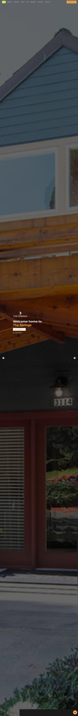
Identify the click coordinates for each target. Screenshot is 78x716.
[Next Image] (74, 358)
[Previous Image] (3, 358)
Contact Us (47, 2)
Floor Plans (16, 2)
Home (4, 2)
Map (27, 2)
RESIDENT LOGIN (71, 2)
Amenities (9, 2)
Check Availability (18, 329)
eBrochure (33, 2)
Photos (23, 2)
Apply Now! (40, 2)
